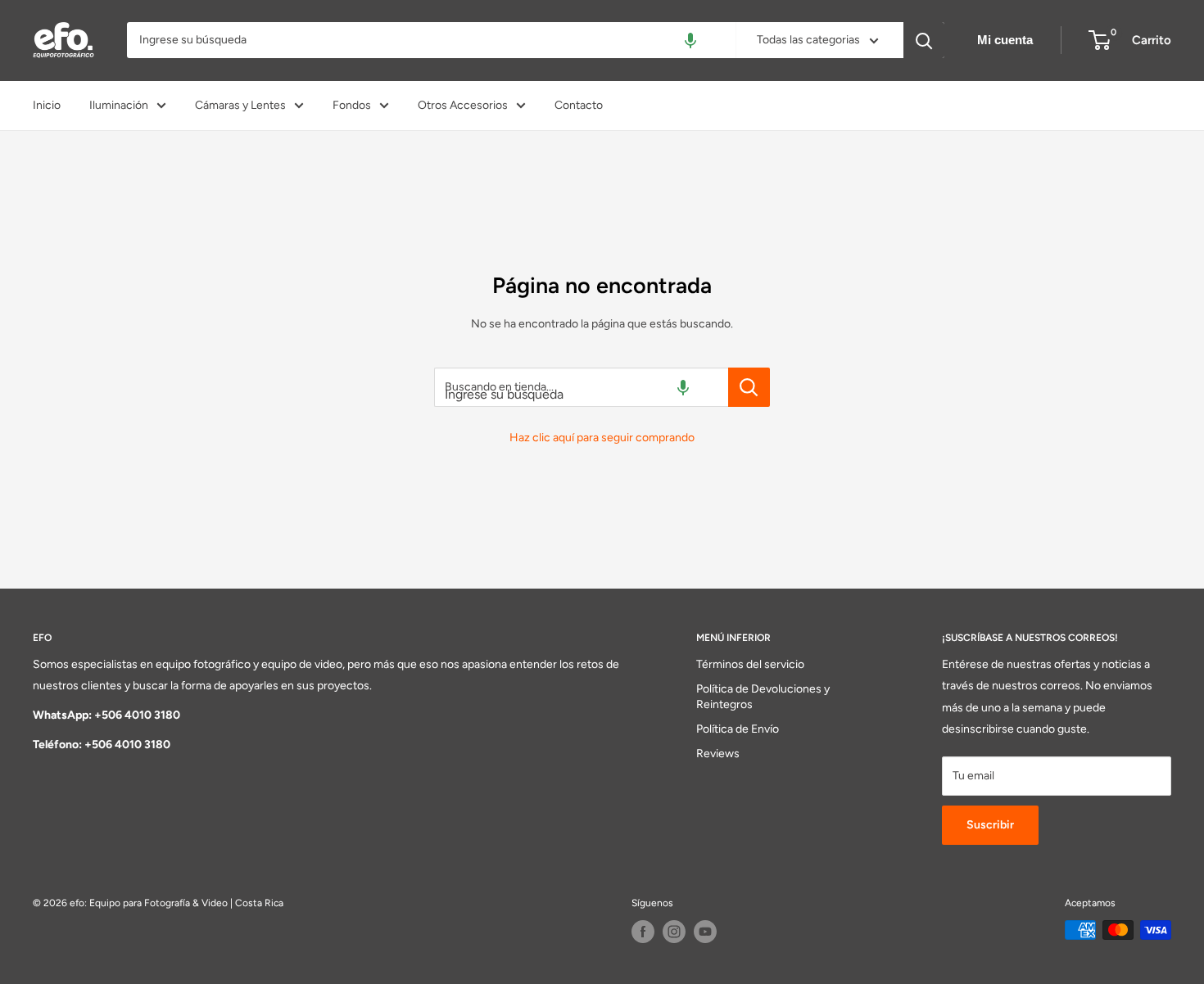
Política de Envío (737, 729)
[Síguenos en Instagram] (674, 931)
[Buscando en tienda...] (749, 387)
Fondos (352, 105)
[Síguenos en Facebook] (642, 931)
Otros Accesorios (463, 105)
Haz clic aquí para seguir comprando (602, 438)
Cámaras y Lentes (240, 105)
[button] (690, 40)
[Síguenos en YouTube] (705, 931)
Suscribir (990, 825)
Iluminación (118, 105)
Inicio (47, 105)
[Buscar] (923, 40)
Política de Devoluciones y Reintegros (763, 697)
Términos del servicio (750, 664)
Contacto (578, 105)
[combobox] (431, 40)
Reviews (718, 754)
